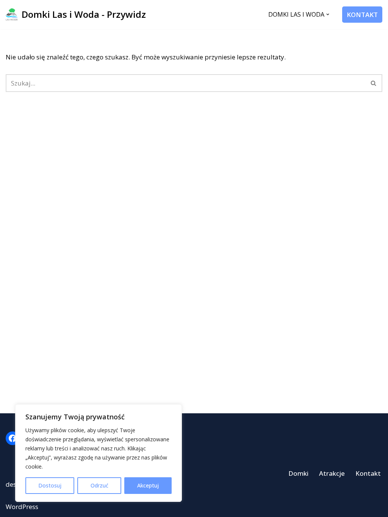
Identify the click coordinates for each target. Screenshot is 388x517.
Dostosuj (49, 485)
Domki (298, 473)
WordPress (22, 506)
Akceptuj (148, 485)
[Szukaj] (373, 83)
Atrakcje (332, 473)
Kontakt (368, 473)
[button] (327, 14)
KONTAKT (362, 14)
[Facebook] (12, 438)
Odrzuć (99, 485)
